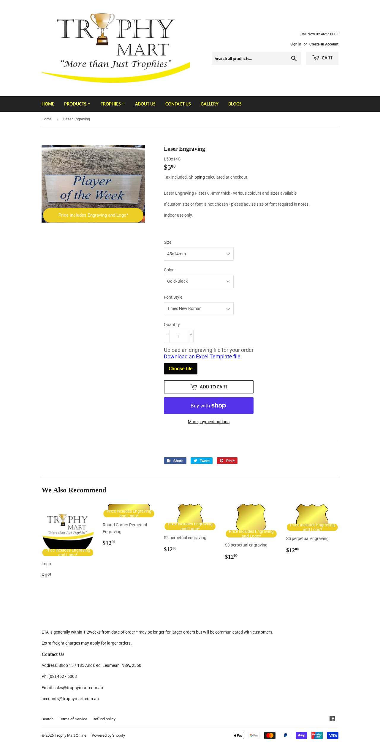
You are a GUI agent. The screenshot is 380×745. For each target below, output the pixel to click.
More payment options (208, 421)
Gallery (209, 103)
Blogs (235, 103)
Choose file (181, 368)
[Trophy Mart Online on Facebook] (332, 719)
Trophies (111, 103)
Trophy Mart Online (70, 735)
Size (167, 242)
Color (169, 269)
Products (75, 103)
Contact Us (178, 103)
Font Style (173, 297)
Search (47, 719)
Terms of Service (73, 719)
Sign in (295, 44)
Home (48, 103)
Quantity (172, 324)
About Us (145, 103)
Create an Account (323, 44)
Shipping (197, 177)
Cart (326, 57)
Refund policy (104, 719)
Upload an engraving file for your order (209, 353)
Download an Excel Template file (202, 356)
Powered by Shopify (108, 735)
